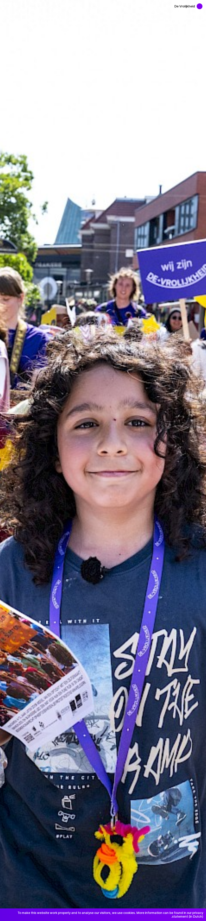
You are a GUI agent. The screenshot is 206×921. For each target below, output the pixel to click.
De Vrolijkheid (184, 6)
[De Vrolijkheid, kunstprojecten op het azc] (201, 4)
